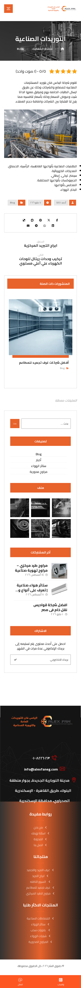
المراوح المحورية (38, 942)
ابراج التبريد (38, 876)
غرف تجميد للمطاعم (38, 887)
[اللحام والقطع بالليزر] (61, 528)
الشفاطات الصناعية (38, 918)
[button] (8, 8)
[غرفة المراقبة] (19, 507)
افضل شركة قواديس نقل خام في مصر (50, 607)
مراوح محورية (38, 471)
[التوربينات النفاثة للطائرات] (40, 507)
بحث (15, 423)
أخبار (38, 460)
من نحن (38, 827)
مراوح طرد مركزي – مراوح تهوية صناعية (31, 568)
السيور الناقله (38, 882)
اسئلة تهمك (38, 833)
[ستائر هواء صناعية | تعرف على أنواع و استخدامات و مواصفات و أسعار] (59, 590)
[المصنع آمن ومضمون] (19, 528)
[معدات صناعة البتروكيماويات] (40, 528)
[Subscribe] (15, 659)
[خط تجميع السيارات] (61, 507)
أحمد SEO (61, 202)
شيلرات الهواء (38, 936)
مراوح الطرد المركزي (38, 893)
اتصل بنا (38, 845)
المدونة (38, 839)
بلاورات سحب (38, 930)
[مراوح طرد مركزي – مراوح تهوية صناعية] (59, 571)
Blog (12, 202)
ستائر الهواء (38, 465)
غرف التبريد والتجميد (38, 870)
